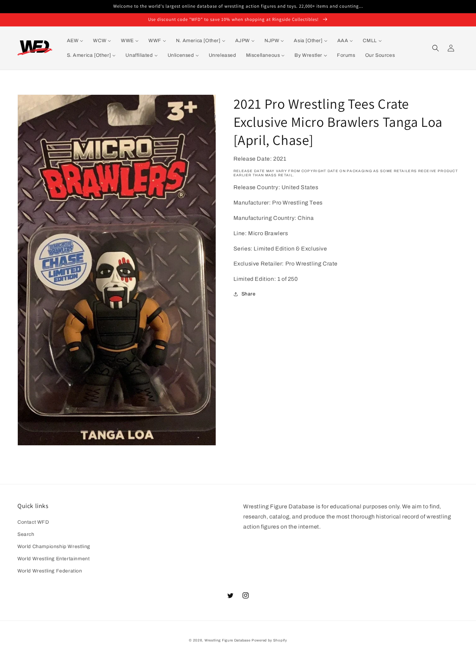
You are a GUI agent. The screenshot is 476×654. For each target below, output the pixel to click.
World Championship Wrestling (53, 546)
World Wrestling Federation (49, 571)
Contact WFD (33, 522)
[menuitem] (75, 40)
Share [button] (248, 294)
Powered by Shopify (269, 640)
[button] (435, 48)
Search (25, 534)
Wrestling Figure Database (228, 640)
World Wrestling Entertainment (53, 558)
